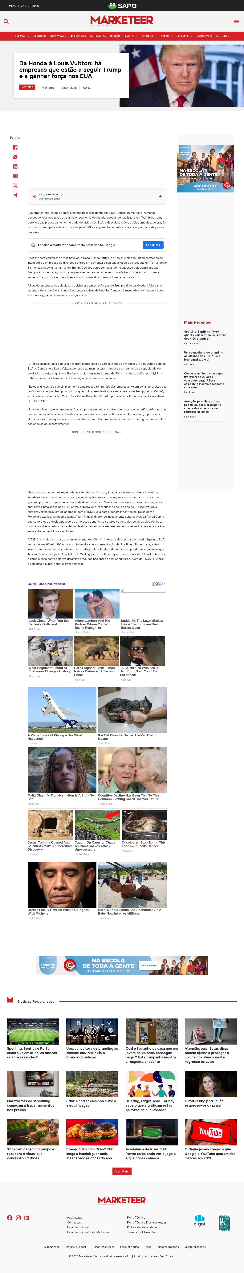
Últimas (20, 35)
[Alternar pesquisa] (6, 21)
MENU (12, 6)
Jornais (33, 6)
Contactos (74, 1222)
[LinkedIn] (15, 166)
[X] (15, 185)
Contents (222, 35)
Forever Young (129, 1246)
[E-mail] (15, 176)
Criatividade (58, 35)
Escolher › (153, 245)
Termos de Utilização (141, 1232)
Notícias (27, 87)
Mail (23, 6)
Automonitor (51, 1246)
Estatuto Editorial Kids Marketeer (88, 1232)
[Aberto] (236, 21)
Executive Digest (75, 1246)
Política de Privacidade (142, 1227)
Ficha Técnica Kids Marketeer (146, 1222)
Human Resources (103, 1246)
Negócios (39, 35)
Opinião (115, 35)
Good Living (204, 35)
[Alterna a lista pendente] (28, 36)
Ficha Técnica (136, 1217)
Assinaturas (74, 1217)
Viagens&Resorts (168, 1246)
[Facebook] (15, 147)
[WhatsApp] (15, 157)
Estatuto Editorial (78, 1227)
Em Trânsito (78, 35)
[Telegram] (15, 195)
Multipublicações (195, 1246)
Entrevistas (98, 35)
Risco (148, 1246)
